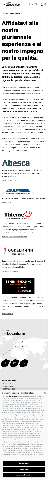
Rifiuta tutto (24, 469)
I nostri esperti (21, 126)
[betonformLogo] (14, 332)
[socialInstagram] (14, 363)
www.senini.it (7, 314)
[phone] (32, 4)
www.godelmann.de (10, 271)
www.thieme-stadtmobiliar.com (14, 237)
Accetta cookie (24, 463)
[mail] (36, 4)
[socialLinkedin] (24, 363)
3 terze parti (13, 396)
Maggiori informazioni (24, 475)
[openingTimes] (29, 4)
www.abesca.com (9, 180)
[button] (45, 393)
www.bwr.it (6, 202)
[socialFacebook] (5, 363)
